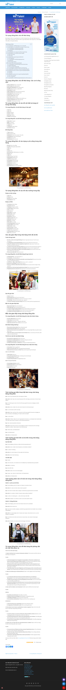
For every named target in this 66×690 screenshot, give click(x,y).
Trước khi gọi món (11, 58)
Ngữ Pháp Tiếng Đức (48, 86)
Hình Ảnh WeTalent (28, 672)
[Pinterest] (47, 16)
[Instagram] (50, 16)
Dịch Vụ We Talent (47, 63)
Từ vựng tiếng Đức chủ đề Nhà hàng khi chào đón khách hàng (17, 64)
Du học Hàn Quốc (47, 73)
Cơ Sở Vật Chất (27, 668)
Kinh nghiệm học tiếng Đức (49, 84)
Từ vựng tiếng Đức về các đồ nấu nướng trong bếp (15, 53)
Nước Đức (46, 88)
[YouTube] (52, 16)
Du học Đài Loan (47, 69)
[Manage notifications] (2, 688)
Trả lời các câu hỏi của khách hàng (13, 66)
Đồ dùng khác (10, 50)
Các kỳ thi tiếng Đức (47, 58)
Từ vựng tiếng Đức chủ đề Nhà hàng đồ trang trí (15, 49)
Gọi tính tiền (10, 71)
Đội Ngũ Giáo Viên (28, 667)
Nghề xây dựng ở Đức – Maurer (11, 653)
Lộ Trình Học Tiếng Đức (29, 671)
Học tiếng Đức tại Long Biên (49, 105)
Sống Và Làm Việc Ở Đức (48, 90)
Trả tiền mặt (10, 72)
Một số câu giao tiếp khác (12, 61)
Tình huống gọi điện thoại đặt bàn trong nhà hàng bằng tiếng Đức (18, 69)
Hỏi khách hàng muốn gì (12, 65)
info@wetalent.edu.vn (10, 1)
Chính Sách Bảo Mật (28, 666)
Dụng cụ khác (10, 55)
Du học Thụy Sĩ (46, 75)
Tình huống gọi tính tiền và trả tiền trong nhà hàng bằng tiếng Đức (18, 70)
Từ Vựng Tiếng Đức (47, 96)
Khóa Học (28, 7)
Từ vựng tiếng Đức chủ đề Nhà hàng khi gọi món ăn (16, 59)
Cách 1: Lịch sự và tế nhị (12, 75)
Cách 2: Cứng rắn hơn (11, 76)
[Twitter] (46, 16)
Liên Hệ (49, 7)
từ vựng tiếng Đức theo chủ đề (24, 638)
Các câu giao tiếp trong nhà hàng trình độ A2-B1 (15, 56)
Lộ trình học (21, 7)
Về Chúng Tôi (27, 664)
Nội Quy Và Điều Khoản (29, 674)
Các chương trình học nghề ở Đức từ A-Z (51, 56)
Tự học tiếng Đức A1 (48, 94)
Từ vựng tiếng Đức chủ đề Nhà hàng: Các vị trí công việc (16, 45)
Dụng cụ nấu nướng (11, 54)
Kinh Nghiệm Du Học (48, 82)
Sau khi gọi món (10, 60)
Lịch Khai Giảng (14, 7)
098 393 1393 (18, 1)
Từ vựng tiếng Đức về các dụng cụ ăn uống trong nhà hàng (17, 51)
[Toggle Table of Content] (30, 44)
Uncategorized (47, 100)
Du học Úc (46, 77)
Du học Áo (46, 65)
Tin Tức (38, 7)
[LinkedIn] (49, 16)
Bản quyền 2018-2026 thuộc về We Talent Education (33, 685)
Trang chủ (7, 7)
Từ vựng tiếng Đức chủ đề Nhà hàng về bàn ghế (15, 48)
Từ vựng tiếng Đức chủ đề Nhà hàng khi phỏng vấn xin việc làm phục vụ (19, 77)
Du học (33, 7)
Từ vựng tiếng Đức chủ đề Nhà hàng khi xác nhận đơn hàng (17, 67)
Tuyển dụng (44, 7)
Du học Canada (46, 67)
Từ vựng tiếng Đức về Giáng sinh (35, 653)
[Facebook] (26, 683)
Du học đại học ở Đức (48, 110)
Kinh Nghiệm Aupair (47, 80)
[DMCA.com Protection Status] (27, 676)
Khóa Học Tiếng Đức (48, 78)
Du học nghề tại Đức (48, 107)
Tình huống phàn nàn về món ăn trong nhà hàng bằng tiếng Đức (18, 74)
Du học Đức (46, 71)
